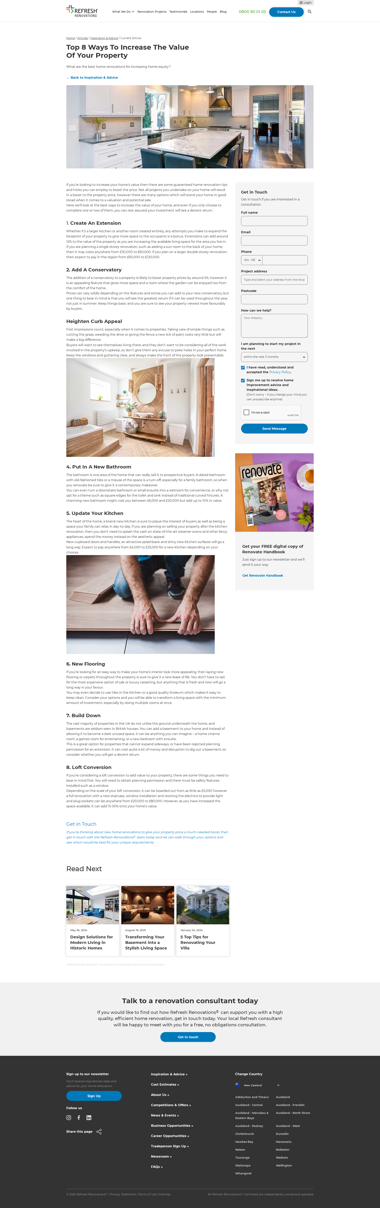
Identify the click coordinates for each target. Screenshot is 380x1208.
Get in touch (188, 1037)
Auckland (283, 1097)
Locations (197, 11)
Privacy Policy (280, 372)
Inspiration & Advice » (169, 1074)
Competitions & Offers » (171, 1105)
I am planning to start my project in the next (271, 346)
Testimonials (178, 11)
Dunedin (282, 1134)
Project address (254, 271)
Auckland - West (288, 1126)
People (212, 11)
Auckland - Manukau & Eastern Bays (252, 1115)
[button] (123, 12)
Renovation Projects (152, 11)
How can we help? (256, 310)
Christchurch (244, 1134)
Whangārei (243, 1173)
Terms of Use (147, 1194)
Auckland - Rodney (249, 1126)
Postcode (248, 291)
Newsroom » (161, 1156)
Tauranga (242, 1157)
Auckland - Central (249, 1105)
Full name (249, 212)
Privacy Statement (123, 1194)
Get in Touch (81, 824)
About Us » (160, 1095)
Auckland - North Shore (293, 1113)
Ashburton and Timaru (252, 1097)
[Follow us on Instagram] (69, 1117)
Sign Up (94, 1096)
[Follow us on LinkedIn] (90, 1117)
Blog (223, 11)
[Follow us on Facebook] (80, 1117)
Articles (82, 38)
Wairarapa (243, 1165)
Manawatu (284, 1142)
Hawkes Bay (244, 1142)
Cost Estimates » (165, 1084)
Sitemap (164, 1194)
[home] (84, 12)
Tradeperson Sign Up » (170, 1146)
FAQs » (157, 1167)
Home (70, 38)
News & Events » (165, 1115)
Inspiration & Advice (104, 38)
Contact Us (286, 12)
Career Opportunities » (170, 1136)
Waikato (282, 1157)
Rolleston (282, 1149)
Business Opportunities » (172, 1126)
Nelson (240, 1149)
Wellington (284, 1165)
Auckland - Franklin (290, 1105)
